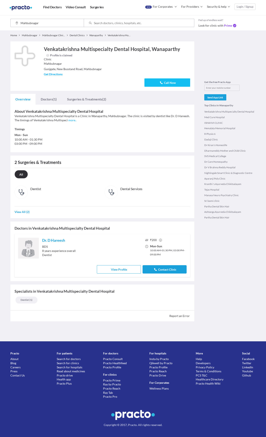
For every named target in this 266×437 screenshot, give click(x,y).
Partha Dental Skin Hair (216, 206)
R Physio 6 (210, 133)
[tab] (23, 99)
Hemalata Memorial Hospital (219, 128)
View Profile (119, 269)
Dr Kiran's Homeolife (215, 145)
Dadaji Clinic (211, 139)
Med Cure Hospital (214, 117)
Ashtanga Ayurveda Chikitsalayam (222, 211)
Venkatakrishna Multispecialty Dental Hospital (229, 111)
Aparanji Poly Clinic (214, 178)
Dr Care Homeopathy (216, 161)
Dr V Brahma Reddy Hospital (219, 167)
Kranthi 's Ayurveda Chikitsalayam (222, 184)
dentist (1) (26, 299)
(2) (86, 99)
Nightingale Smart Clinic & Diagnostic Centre (228, 173)
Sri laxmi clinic (212, 200)
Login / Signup (245, 6)
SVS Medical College (215, 156)
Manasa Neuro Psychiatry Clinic (221, 195)
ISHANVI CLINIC (213, 122)
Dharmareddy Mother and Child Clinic (225, 150)
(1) (49, 99)
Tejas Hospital (211, 189)
